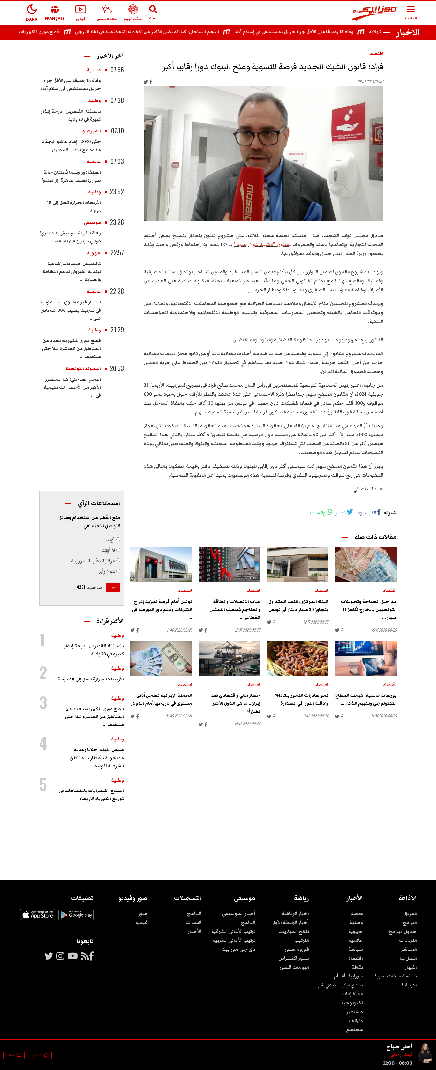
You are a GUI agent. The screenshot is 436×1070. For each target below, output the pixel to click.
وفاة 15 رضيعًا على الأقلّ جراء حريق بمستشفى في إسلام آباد (308, 31)
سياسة (355, 949)
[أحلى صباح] (425, 1063)
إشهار (411, 967)
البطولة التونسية (83, 368)
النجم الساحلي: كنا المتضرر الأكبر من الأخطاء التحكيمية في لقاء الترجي (162, 31)
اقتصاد (376, 53)
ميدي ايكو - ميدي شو (340, 985)
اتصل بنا (408, 958)
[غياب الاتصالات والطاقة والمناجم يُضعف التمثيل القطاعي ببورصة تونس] (229, 564)
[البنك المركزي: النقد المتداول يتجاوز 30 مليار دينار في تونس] (298, 564)
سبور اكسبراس (294, 958)
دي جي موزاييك (238, 949)
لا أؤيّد (108, 550)
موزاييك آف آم (348, 976)
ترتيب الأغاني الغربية (234, 940)
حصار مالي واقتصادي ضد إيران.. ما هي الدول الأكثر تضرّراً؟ (235, 703)
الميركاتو (91, 131)
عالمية (94, 70)
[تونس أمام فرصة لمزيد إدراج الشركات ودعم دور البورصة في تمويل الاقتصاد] (161, 564)
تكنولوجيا (352, 1003)
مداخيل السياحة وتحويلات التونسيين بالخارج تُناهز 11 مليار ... (369, 609)
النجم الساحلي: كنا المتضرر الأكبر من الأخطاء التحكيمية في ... (72, 387)
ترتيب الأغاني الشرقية (233, 931)
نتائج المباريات (293, 931)
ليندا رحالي (401, 1054)
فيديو (141, 922)
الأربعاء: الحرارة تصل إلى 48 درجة (90, 679)
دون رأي (107, 571)
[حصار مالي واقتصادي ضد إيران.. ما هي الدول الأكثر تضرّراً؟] (229, 658)
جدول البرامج (402, 931)
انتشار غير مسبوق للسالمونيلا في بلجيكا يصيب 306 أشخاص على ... (70, 310)
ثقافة (357, 967)
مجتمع (354, 1029)
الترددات (408, 940)
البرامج (409, 922)
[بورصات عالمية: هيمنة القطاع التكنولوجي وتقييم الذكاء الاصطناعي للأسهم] (366, 658)
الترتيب (301, 940)
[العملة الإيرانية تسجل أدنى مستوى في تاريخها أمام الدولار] (161, 658)
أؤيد (110, 540)
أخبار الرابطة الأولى (289, 922)
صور (142, 913)
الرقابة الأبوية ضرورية (93, 561)
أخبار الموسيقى (238, 913)
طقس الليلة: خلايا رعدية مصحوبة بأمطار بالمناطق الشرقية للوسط (97, 757)
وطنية (94, 100)
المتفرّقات (352, 994)
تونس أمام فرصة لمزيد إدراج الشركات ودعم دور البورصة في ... (162, 609)
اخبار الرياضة (295, 913)
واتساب (318, 512)
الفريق (410, 913)
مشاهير (354, 1011)
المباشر (409, 949)
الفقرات (193, 922)
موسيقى (92, 222)
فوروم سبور (296, 949)
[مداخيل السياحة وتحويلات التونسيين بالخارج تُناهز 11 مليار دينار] (366, 564)
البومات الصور (294, 967)
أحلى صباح (399, 1046)
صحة (357, 913)
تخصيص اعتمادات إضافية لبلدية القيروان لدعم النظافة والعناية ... (71, 271)
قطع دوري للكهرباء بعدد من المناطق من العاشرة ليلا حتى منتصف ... (71, 348)
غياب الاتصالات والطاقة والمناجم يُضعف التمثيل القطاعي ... (235, 609)
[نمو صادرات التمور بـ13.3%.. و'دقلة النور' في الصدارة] (298, 658)
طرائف (356, 1020)
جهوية (94, 252)
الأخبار (194, 931)
